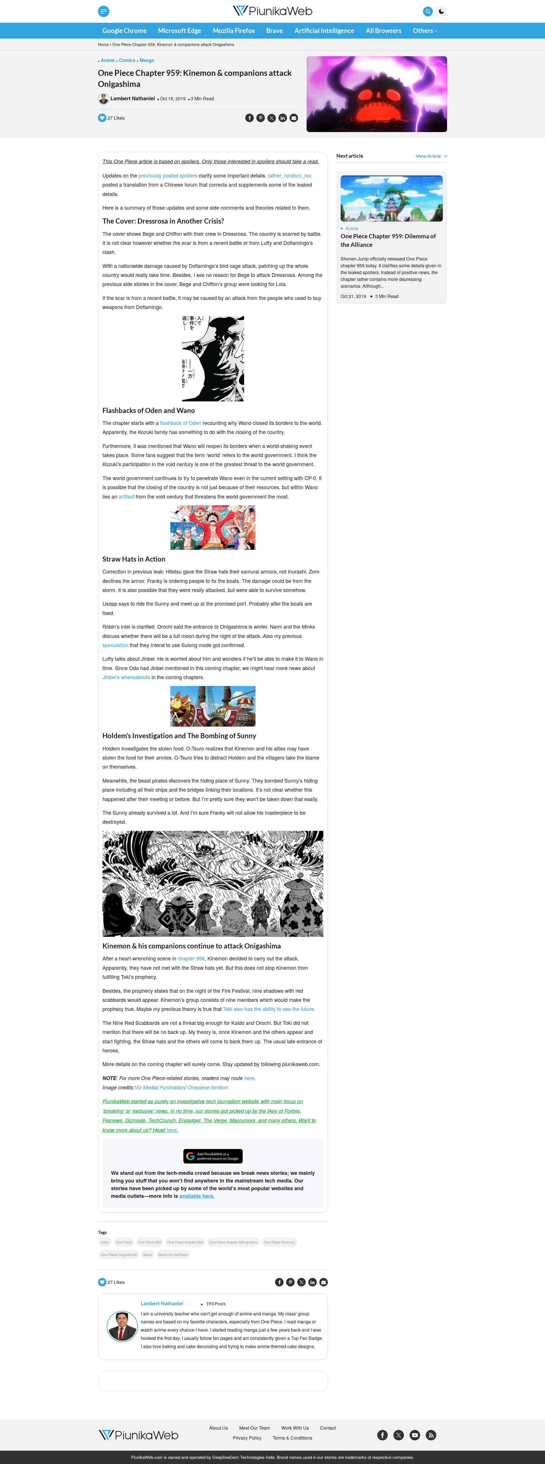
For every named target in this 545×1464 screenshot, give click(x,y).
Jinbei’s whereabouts (126, 677)
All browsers (384, 30)
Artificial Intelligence (324, 30)
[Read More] (392, 199)
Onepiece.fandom (208, 1087)
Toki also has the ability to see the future (268, 1008)
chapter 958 (191, 958)
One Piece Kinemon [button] (279, 1242)
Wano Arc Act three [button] (173, 1254)
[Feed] (431, 1434)
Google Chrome (124, 30)
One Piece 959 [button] (149, 1242)
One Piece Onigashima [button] (119, 1254)
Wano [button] (147, 1254)
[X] (398, 1434)
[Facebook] (382, 1434)
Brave (274, 30)
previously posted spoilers (168, 175)
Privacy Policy (247, 1438)
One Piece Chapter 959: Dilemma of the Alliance (388, 240)
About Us (218, 1428)
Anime (352, 228)
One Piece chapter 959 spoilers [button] (233, 1242)
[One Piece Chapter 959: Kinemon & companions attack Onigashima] (377, 93)
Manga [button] (147, 60)
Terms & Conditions (292, 1438)
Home (103, 44)
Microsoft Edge (179, 30)
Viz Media (146, 1087)
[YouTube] (415, 1434)
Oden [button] (105, 1242)
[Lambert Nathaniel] (121, 1326)
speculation (115, 644)
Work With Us (295, 1428)
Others (423, 30)
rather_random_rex (289, 175)
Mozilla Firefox (234, 30)
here (249, 1077)
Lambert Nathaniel (132, 98)
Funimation (172, 1087)
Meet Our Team (254, 1428)
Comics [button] (127, 60)
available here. (197, 1196)
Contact (328, 1428)
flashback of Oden (180, 422)
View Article (428, 156)
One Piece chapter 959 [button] (185, 1242)
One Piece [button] (124, 1242)
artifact (126, 496)
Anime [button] (108, 60)
